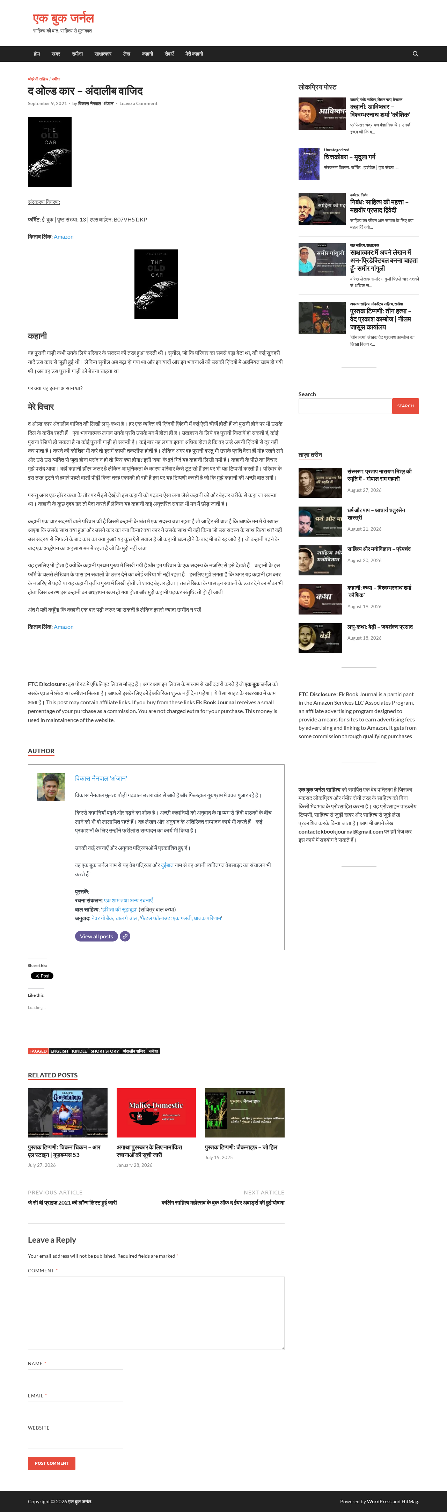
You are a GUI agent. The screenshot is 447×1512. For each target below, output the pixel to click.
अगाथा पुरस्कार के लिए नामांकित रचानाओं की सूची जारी (149, 1150)
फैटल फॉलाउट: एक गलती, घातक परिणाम (181, 918)
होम (37, 54)
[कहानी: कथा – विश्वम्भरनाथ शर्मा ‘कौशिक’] (320, 588)
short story (105, 1051)
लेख (126, 54)
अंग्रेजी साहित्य (38, 79)
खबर (56, 54)
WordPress (379, 1501)
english (59, 1051)
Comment (43, 1270)
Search (307, 394)
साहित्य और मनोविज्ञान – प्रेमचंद (379, 548)
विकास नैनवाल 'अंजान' (96, 103)
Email (37, 1395)
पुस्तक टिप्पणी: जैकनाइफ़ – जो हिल (241, 1147)
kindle (79, 1051)
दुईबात (167, 865)
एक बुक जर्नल (63, 17)
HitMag (410, 1501)
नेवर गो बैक (102, 918)
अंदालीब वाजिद (134, 1051)
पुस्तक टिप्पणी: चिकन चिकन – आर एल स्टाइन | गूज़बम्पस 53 (64, 1150)
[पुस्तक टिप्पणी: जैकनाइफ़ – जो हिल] (245, 1115)
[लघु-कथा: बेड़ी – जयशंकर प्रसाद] (320, 627)
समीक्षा (77, 54)
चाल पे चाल (126, 918)
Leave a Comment (138, 103)
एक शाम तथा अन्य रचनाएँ (128, 900)
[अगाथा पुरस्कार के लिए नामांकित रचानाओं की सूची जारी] (156, 1115)
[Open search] (415, 54)
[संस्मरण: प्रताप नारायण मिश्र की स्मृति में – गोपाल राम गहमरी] (320, 471)
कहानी (147, 54)
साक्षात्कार (103, 54)
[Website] (125, 936)
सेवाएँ (169, 54)
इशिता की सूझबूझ (119, 909)
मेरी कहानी (194, 54)
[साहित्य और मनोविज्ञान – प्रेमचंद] (320, 549)
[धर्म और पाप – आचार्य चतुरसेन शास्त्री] (320, 510)
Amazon (64, 236)
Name (37, 1363)
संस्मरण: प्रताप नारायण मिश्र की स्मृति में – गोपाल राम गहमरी (379, 475)
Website (39, 1428)
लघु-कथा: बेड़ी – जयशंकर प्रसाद (380, 626)
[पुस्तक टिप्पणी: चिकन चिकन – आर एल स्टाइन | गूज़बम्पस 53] (68, 1115)
